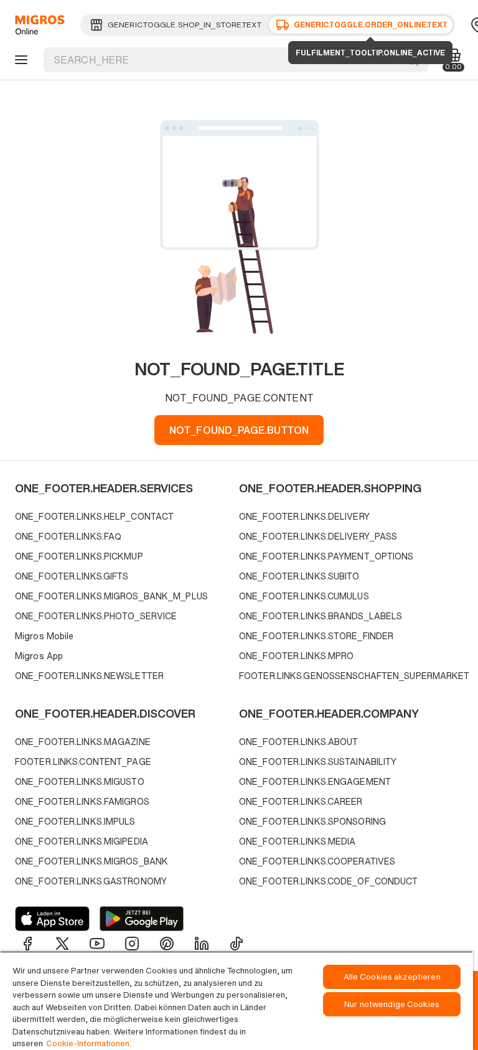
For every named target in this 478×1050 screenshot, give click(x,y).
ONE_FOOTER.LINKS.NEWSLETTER (89, 675)
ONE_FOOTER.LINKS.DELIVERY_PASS (318, 536)
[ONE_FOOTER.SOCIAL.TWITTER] (62, 943)
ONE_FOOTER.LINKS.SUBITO (299, 576)
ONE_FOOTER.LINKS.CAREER (301, 801)
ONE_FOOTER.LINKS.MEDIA (297, 841)
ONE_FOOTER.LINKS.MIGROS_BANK (91, 861)
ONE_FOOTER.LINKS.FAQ (68, 536)
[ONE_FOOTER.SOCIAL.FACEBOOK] (27, 943)
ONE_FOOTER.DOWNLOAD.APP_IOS (52, 918)
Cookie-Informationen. (88, 1043)
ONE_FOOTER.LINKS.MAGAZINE (83, 741)
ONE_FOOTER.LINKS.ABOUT (298, 741)
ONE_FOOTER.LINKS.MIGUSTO (79, 781)
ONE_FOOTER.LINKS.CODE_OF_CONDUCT (328, 881)
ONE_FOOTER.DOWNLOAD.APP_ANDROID (142, 918)
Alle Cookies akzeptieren (392, 977)
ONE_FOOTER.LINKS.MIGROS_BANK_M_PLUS (111, 595)
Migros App (39, 655)
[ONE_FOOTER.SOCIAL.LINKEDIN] (201, 943)
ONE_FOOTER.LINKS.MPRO (296, 655)
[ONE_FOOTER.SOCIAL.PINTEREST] (166, 943)
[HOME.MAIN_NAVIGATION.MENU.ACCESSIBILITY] (19, 59)
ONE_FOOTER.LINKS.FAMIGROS (82, 801)
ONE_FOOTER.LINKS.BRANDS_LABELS (320, 615)
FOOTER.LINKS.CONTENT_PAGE (83, 761)
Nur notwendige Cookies (391, 1004)
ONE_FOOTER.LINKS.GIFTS (71, 576)
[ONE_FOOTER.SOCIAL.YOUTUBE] (97, 943)
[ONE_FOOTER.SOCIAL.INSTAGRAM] (132, 943)
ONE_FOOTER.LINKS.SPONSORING (312, 821)
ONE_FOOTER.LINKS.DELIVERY (304, 516)
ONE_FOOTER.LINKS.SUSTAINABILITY (317, 761)
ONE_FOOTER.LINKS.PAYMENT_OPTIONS (326, 556)
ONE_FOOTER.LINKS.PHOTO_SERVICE (96, 615)
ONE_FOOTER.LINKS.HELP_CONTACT (94, 516)
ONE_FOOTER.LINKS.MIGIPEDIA (81, 841)
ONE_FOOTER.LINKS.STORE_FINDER (316, 635)
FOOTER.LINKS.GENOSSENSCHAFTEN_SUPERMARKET (348, 675)
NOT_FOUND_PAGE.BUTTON (239, 430)
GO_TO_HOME (37, 25)
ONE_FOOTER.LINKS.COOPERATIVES (317, 861)
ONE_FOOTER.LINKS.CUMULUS (304, 595)
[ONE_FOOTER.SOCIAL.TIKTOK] (236, 943)
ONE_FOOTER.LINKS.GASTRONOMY (91, 881)
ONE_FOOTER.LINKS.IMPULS (75, 821)
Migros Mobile (44, 635)
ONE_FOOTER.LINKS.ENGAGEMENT (315, 781)
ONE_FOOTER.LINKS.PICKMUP (79, 556)
